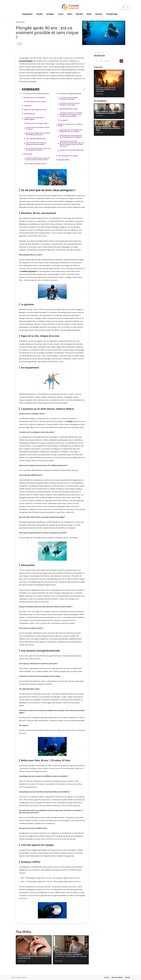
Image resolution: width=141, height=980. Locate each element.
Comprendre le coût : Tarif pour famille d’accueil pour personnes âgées (108, 128)
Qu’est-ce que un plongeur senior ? (37, 123)
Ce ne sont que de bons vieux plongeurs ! (35, 93)
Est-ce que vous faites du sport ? (36, 164)
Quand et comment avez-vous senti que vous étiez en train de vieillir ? (37, 159)
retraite (69, 421)
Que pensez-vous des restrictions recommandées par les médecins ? (71, 136)
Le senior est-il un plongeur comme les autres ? (37, 128)
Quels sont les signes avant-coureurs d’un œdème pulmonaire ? (38, 134)
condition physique (28, 271)
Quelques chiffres (63, 160)
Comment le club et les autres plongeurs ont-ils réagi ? (70, 104)
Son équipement (29, 114)
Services (20, 954)
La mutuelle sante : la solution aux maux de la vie (33, 957)
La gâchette (28, 105)
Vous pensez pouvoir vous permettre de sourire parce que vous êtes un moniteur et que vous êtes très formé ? (72, 143)
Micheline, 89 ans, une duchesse (34, 97)
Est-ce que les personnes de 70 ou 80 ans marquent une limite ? (38, 149)
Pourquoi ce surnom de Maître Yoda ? (72, 151)
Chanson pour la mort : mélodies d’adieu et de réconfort (106, 89)
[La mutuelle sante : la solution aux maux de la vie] (33, 950)
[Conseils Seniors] (70, 7)
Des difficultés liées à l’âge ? (69, 109)
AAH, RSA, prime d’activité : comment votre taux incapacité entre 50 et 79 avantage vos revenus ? (71, 955)
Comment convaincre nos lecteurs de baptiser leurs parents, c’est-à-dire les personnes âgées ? (71, 114)
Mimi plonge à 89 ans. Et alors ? (36, 101)
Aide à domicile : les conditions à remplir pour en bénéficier (108, 112)
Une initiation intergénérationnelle (69, 93)
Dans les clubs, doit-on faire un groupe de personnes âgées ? (36, 143)
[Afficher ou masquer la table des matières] (62, 89)
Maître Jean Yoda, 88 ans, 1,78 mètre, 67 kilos (70, 125)
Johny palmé (28, 154)
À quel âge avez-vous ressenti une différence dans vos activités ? (71, 130)
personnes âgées (26, 61)
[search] (123, 6)
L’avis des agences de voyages (68, 156)
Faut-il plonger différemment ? (36, 139)
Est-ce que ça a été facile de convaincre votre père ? (69, 98)
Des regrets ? (64, 120)
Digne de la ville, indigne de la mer (35, 109)
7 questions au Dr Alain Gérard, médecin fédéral (34, 118)
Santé (98, 85)
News (19, 44)
